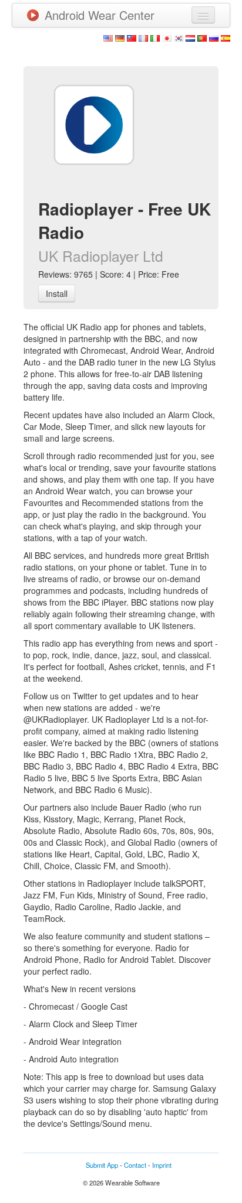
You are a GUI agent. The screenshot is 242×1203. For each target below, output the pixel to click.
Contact (135, 1165)
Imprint (162, 1165)
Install (57, 293)
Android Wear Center (99, 14)
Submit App (102, 1165)
